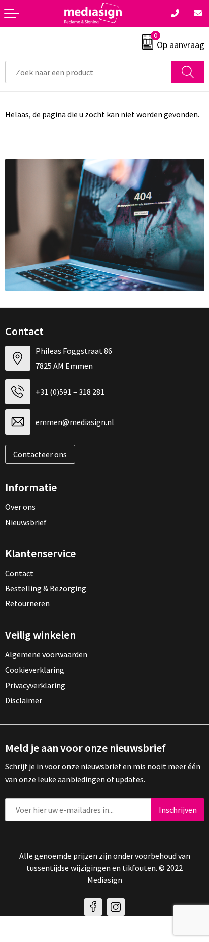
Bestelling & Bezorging (45, 588)
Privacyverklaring (35, 685)
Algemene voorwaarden (46, 654)
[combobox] (88, 72)
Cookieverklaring (34, 670)
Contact (19, 573)
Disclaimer (23, 700)
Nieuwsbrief (26, 522)
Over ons (20, 507)
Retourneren (27, 603)
